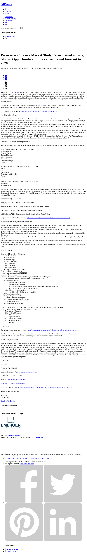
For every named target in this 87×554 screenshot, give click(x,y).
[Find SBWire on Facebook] (24, 502)
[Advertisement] (43, 46)
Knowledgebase (12, 549)
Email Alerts (11, 36)
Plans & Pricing (10, 19)
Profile (12, 401)
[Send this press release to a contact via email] (6, 75)
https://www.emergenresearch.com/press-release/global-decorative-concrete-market (45, 387)
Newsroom (9, 20)
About (7, 24)
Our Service (9, 17)
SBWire (6, 4)
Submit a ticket (12, 551)
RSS (8, 38)
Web (7, 401)
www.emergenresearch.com (28, 372)
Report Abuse (44, 458)
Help (6, 22)
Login (7, 13)
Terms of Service (22, 458)
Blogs (23, 383)
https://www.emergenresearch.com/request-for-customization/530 (48, 218)
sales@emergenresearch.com (15, 379)
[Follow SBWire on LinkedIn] (63, 541)
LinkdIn (11, 383)
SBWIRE (17, 92)
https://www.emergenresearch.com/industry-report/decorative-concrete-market (53, 330)
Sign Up (8, 11)
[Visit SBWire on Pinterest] (24, 541)
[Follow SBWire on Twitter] (63, 502)
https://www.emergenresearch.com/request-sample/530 (39, 111)
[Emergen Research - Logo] (11, 428)
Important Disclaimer (27, 464)
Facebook (4, 383)
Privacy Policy (34, 458)
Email (3, 401)
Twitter (17, 383)
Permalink (39, 437)
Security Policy (10, 458)
